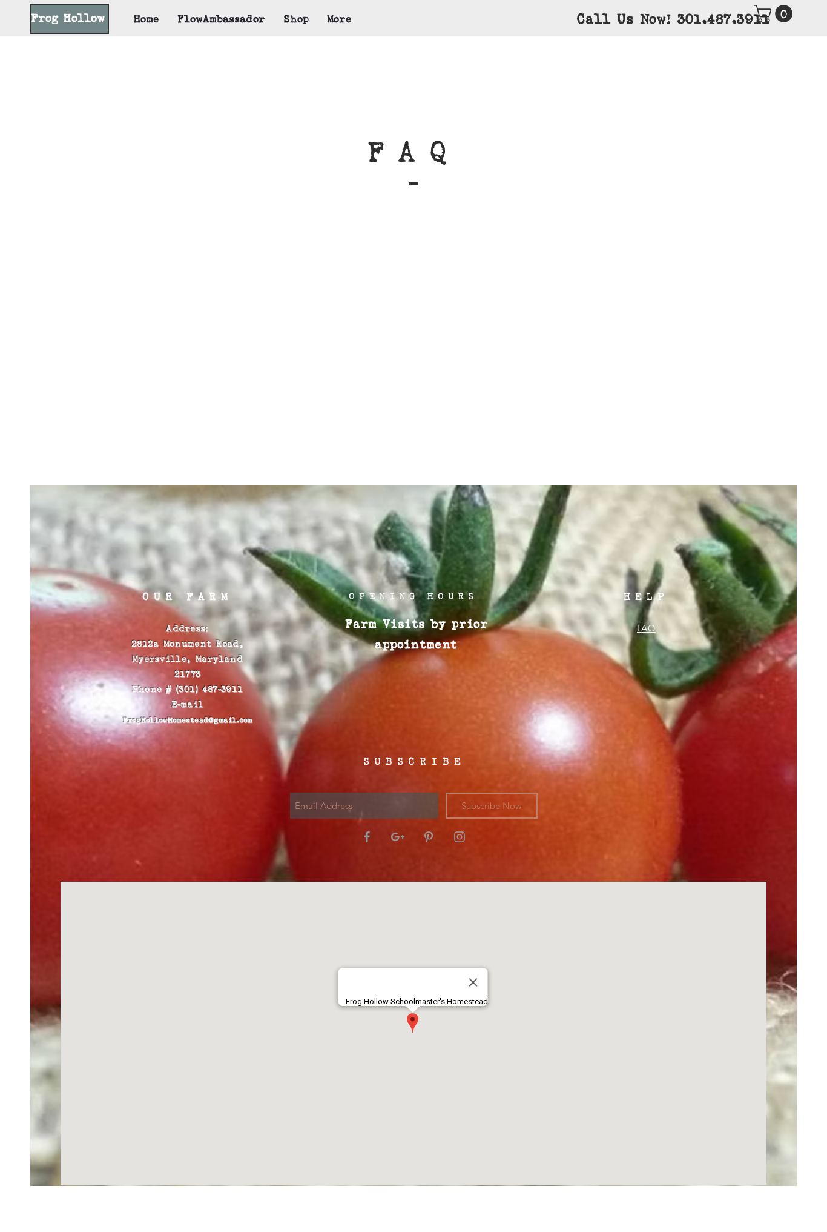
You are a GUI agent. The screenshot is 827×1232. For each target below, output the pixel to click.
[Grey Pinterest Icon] (428, 837)
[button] (775, 13)
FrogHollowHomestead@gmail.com (187, 720)
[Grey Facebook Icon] (367, 837)
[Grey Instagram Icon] (459, 837)
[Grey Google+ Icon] (397, 837)
